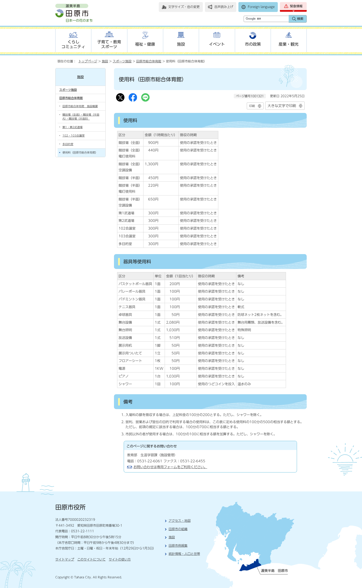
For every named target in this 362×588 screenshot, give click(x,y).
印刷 (252, 105)
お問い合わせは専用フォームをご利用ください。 (170, 467)
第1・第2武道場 (72, 127)
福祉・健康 (145, 44)
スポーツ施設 (122, 61)
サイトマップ (64, 559)
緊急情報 (296, 6)
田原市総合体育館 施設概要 (80, 106)
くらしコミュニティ (73, 44)
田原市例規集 (178, 545)
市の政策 (253, 44)
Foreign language (261, 6)
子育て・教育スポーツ (109, 44)
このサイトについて (91, 559)
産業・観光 (289, 44)
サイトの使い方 (120, 559)
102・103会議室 (73, 135)
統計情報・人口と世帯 (184, 553)
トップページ (87, 61)
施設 (181, 44)
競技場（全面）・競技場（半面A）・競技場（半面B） (80, 116)
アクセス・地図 (180, 520)
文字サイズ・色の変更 (184, 6)
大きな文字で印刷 (282, 105)
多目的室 (67, 144)
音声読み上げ (223, 6)
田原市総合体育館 (148, 61)
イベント (217, 44)
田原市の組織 (178, 529)
